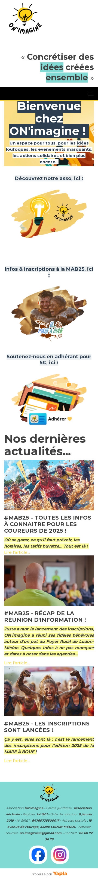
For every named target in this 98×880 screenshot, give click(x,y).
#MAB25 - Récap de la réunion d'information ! (45, 616)
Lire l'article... (17, 552)
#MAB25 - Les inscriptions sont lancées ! (47, 726)
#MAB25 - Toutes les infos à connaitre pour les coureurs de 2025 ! (47, 524)
